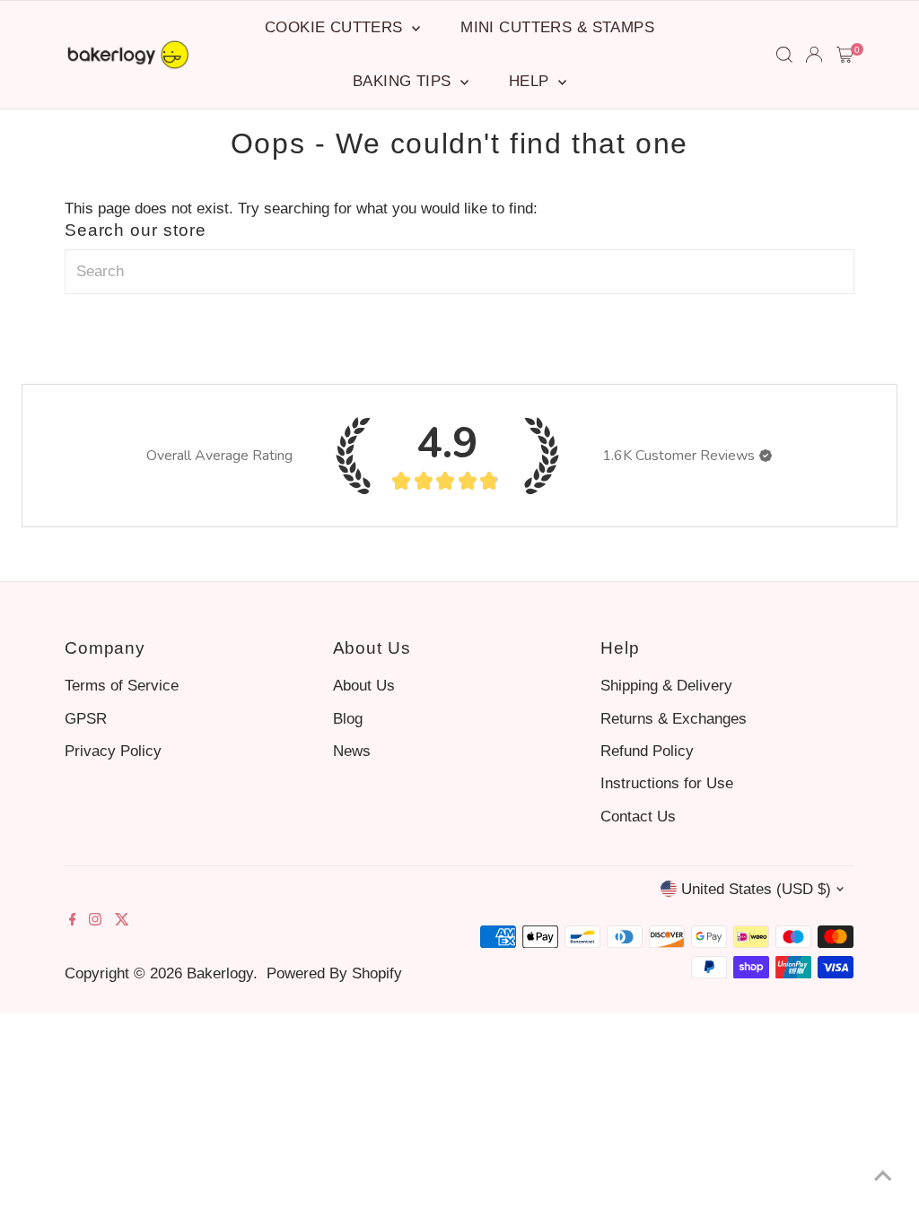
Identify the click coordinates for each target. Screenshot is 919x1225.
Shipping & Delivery (666, 685)
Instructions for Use (666, 783)
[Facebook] (73, 921)
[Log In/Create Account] (814, 55)
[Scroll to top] (883, 1176)
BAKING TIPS (404, 81)
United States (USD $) (756, 889)
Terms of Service (122, 685)
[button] (765, 455)
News (352, 751)
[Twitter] (122, 921)
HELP (531, 81)
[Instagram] (95, 921)
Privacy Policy (113, 751)
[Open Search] (784, 55)
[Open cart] (845, 55)
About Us (364, 685)
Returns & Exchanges (673, 718)
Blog (348, 718)
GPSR (86, 718)
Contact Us (638, 816)
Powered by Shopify (334, 973)
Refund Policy (647, 751)
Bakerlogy (220, 973)
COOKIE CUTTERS (336, 27)
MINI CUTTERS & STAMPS (557, 27)
